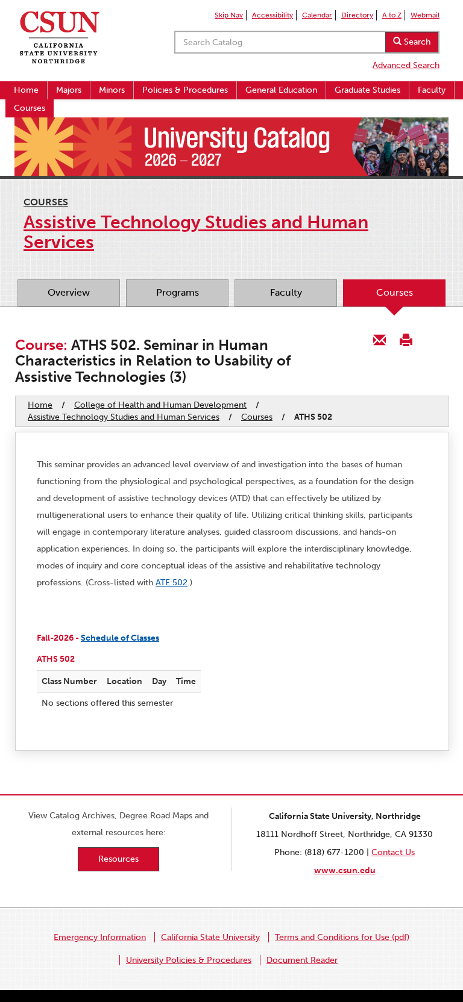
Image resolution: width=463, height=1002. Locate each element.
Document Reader (302, 960)
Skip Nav (229, 15)
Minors (112, 90)
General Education (281, 90)
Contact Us (393, 852)
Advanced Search (406, 65)
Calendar (317, 15)
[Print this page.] (405, 339)
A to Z (392, 15)
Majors (68, 90)
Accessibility (272, 15)
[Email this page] (380, 339)
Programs (177, 292)
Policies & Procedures (185, 90)
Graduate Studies (367, 90)
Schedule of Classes (120, 638)
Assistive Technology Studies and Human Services (123, 417)
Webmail (425, 15)
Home (26, 90)
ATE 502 (171, 582)
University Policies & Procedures (188, 960)
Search (416, 42)
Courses (29, 108)
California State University (210, 937)
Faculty (432, 90)
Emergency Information (100, 937)
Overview (69, 292)
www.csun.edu (345, 870)
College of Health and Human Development (160, 405)
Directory (357, 15)
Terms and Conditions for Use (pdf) (342, 937)
